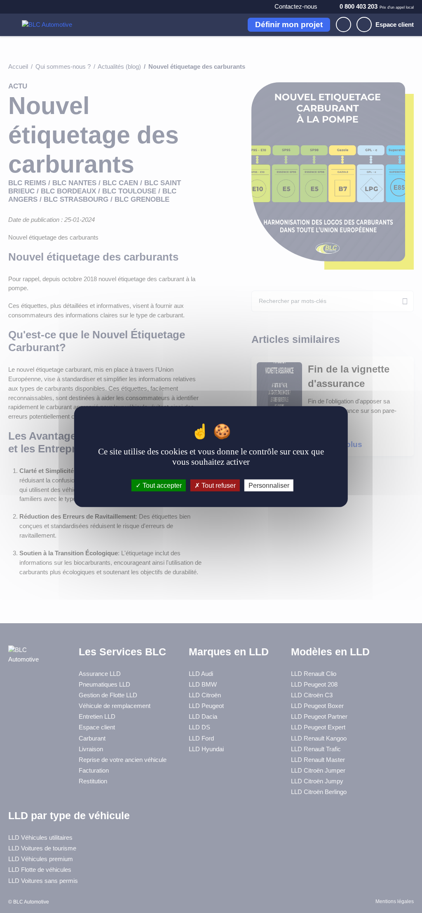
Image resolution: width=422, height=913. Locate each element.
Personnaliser (269, 485)
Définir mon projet (289, 24)
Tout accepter (161, 485)
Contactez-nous (295, 6)
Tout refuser (218, 485)
